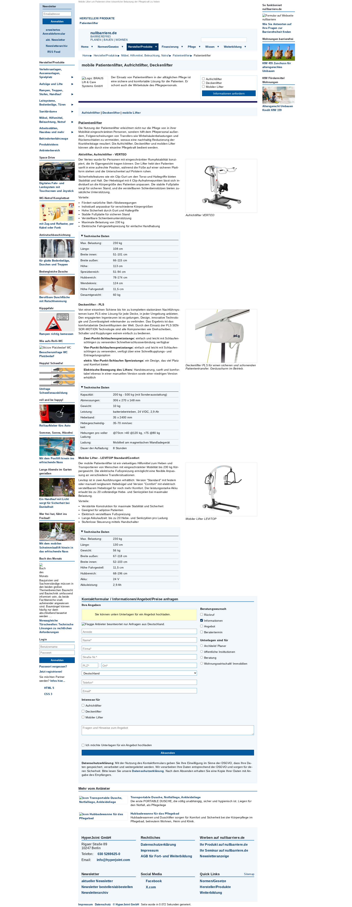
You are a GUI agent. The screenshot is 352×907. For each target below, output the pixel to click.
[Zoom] (221, 186)
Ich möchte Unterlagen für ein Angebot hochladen (119, 745)
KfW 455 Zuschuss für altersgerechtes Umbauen (276, 67)
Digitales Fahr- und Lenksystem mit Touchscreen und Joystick (56, 187)
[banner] (167, 16)
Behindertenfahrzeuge (53, 138)
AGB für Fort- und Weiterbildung (166, 856)
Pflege (192, 46)
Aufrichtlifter (214, 79)
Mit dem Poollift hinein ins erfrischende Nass (56, 460)
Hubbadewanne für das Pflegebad (155, 813)
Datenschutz (103, 904)
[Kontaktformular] (249, 34)
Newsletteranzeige (214, 856)
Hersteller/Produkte (140, 46)
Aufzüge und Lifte (51, 84)
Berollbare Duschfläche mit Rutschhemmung (54, 299)
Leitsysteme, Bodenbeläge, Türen (52, 102)
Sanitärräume (48, 111)
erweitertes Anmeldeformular (54, 31)
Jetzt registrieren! (50, 671)
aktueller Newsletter (97, 881)
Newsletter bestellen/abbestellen (107, 887)
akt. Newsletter (55, 39)
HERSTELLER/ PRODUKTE (97, 18)
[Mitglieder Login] (239, 34)
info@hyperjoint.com (113, 860)
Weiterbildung (233, 46)
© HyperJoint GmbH (126, 904)
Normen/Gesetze (108, 46)
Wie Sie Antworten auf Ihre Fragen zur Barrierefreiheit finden (276, 28)
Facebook (154, 881)
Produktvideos (48, 144)
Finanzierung (170, 46)
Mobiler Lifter (214, 86)
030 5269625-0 (109, 854)
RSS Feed (53, 51)
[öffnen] (92, 46)
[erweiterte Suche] (251, 40)
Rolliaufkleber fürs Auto (54, 425)
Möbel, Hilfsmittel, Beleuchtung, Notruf (145, 55)
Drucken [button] (252, 65)
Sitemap (249, 874)
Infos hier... (57, 680)
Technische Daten (97, 236)
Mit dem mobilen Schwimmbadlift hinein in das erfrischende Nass (56, 547)
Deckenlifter (214, 83)
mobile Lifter (131, 112)
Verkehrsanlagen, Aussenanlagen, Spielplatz (50, 73)
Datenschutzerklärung (148, 771)
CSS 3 (48, 694)
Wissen (209, 46)
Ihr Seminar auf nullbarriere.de (224, 850)
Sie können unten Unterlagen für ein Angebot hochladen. (133, 614)
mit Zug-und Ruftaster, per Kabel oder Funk (56, 225)
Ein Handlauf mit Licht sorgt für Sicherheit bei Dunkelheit (54, 503)
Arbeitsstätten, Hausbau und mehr (51, 130)
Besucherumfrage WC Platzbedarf (53, 354)
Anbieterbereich (49, 150)
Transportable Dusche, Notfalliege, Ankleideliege (166, 797)
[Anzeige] (229, 34)
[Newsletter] (219, 34)
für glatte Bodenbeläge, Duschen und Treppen (54, 262)
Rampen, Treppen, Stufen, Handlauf (51, 92)
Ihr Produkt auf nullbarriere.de (224, 844)
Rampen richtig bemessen (56, 333)
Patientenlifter (89, 23)
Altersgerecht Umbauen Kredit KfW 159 (277, 108)
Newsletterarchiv (56, 45)
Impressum (149, 850)
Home (84, 46)
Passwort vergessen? (53, 666)
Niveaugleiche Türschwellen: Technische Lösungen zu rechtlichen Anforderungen (56, 626)
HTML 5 (49, 687)
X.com (151, 887)
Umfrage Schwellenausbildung (53, 390)
